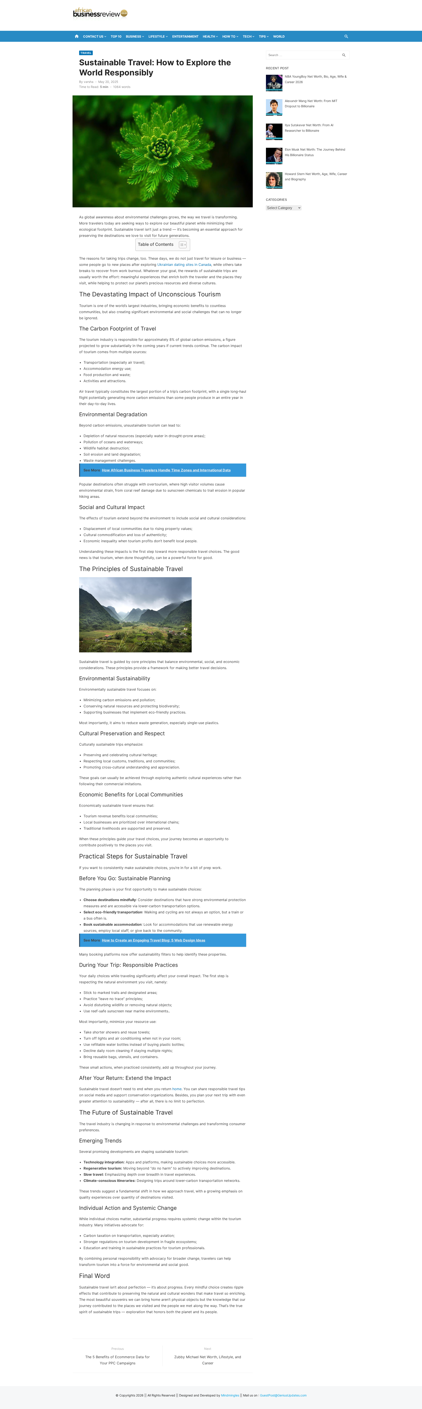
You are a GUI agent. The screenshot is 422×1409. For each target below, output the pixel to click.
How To (228, 36)
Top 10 (116, 36)
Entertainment (185, 36)
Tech (247, 36)
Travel (85, 53)
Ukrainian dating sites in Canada (184, 264)
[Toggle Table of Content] (181, 244)
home (177, 1089)
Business (133, 36)
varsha (88, 82)
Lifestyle (157, 36)
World (279, 36)
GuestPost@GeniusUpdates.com (283, 1395)
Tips (262, 36)
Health (209, 36)
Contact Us (93, 36)
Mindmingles (230, 1395)
